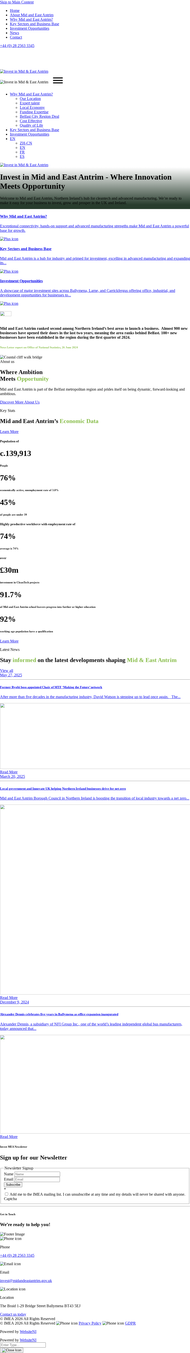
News (14, 33)
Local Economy (32, 107)
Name (9, 1174)
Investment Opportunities (29, 28)
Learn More (9, 431)
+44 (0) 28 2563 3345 (17, 46)
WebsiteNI (28, 1331)
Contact (16, 37)
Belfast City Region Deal (39, 116)
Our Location (30, 98)
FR (22, 152)
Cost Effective (31, 121)
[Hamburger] (58, 81)
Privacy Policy (90, 1323)
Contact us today (13, 1314)
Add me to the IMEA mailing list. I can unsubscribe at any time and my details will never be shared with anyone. (97, 1194)
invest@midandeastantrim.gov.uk (26, 1281)
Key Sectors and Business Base (34, 24)
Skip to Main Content (17, 2)
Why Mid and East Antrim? (31, 19)
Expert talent (30, 103)
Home (15, 10)
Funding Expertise (34, 112)
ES (22, 156)
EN (12, 139)
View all (6, 670)
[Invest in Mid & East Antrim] (24, 71)
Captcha (10, 1199)
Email (9, 1179)
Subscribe (13, 1185)
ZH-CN (26, 143)
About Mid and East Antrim (31, 15)
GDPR (130, 1323)
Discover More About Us (20, 402)
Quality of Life (31, 125)
